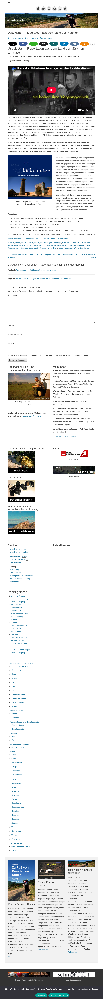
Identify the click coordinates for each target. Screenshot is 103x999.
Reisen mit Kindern (19, 698)
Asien (12, 243)
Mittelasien (81, 245)
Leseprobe (29, 239)
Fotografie (14, 733)
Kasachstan (16, 783)
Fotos (13, 740)
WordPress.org (16, 562)
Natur (13, 674)
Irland (13, 779)
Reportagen (57, 243)
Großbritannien (17, 775)
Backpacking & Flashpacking (21, 663)
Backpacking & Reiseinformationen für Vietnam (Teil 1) (19, 638)
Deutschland (16, 763)
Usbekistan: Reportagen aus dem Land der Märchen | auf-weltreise (43, 278)
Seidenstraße (34, 248)
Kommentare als (19, 559)
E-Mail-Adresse (15, 335)
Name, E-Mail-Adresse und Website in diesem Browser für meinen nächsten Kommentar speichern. (48, 355)
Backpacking (33, 245)
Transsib (14, 827)
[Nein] (100, 992)
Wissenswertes (16, 843)
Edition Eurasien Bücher (21, 904)
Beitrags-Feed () (18, 556)
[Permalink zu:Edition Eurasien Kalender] (51, 869)
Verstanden (41, 995)
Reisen (36, 243)
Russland (15, 819)
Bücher (17, 243)
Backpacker (23, 245)
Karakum (65, 245)
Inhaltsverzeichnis (15, 239)
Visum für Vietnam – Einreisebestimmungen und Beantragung (20, 599)
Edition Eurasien (27, 243)
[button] (12, 44)
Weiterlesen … (14, 956)
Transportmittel (17, 702)
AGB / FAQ (14, 570)
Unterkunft (15, 706)
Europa (14, 767)
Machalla (72, 245)
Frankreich (15, 771)
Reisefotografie (17, 729)
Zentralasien (75, 243)
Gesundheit (16, 670)
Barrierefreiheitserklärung (20, 579)
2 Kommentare (47, 38)
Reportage (24, 248)
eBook (38, 239)
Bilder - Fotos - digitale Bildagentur (29, 980)
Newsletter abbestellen (19, 552)
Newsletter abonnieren (19, 549)
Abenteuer (87, 243)
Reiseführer (16, 803)
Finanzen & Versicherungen (22, 666)
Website (11, 343)
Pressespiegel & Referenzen (64, 436)
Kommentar (13, 295)
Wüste (76, 248)
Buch (41, 245)
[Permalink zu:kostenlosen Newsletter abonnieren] (81, 863)
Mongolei (15, 799)
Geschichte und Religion (21, 846)
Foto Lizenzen (15, 573)
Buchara (47, 245)
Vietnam (14, 835)
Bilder (13, 736)
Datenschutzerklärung (59, 995)
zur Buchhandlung (73, 980)
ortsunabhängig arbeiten (19, 744)
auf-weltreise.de (33, 38)
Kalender (15, 718)
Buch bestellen (64, 239)
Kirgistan (15, 795)
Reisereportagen (46, 243)
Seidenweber (44, 248)
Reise (88, 245)
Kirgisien (14, 787)
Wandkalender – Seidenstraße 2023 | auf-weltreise (36, 270)
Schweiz (14, 823)
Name (11, 326)
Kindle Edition (49, 239)
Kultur (13, 850)
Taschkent (53, 248)
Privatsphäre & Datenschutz (21, 576)
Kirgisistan (15, 791)
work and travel (17, 747)
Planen (14, 690)
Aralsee (10, 245)
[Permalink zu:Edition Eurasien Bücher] (21, 880)
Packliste (15, 682)
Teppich (61, 248)
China (13, 759)
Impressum (14, 582)
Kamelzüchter (56, 245)
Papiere (14, 686)
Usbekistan (66, 243)
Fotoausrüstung (17, 725)
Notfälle (14, 678)
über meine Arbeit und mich (34, 416)
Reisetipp (15, 811)
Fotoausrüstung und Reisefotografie (24, 722)
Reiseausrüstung (18, 694)
